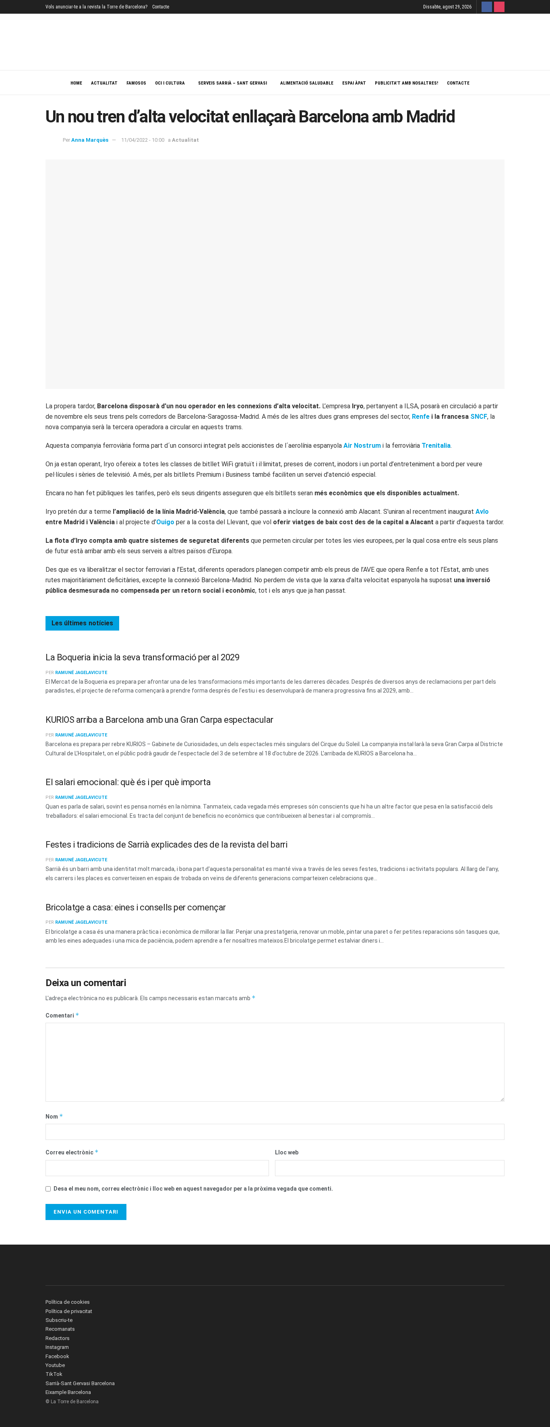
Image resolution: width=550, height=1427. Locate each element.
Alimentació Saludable (306, 83)
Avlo (482, 511)
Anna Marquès (89, 140)
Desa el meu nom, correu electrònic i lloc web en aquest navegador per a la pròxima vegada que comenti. (193, 1188)
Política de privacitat (68, 1311)
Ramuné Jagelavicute (81, 672)
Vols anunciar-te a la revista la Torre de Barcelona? (96, 7)
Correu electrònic (72, 1152)
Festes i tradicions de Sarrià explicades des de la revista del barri (166, 845)
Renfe (421, 416)
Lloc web (286, 1152)
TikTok (53, 1374)
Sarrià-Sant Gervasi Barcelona (80, 1383)
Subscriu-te (58, 1320)
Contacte (160, 7)
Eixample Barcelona (68, 1392)
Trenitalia (436, 445)
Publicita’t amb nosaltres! (406, 83)
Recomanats (60, 1329)
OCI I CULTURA (170, 83)
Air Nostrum (362, 445)
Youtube (55, 1365)
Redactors (57, 1338)
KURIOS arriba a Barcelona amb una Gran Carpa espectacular (159, 720)
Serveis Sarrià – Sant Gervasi (232, 83)
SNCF (478, 416)
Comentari (62, 1015)
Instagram (57, 1347)
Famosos (136, 83)
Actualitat (104, 83)
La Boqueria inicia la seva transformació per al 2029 (142, 657)
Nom (54, 1116)
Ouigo (165, 522)
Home (76, 83)
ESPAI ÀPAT (354, 83)
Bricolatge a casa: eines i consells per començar (135, 907)
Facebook (57, 1356)
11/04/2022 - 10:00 (142, 140)
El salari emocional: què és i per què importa (128, 782)
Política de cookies (67, 1302)
